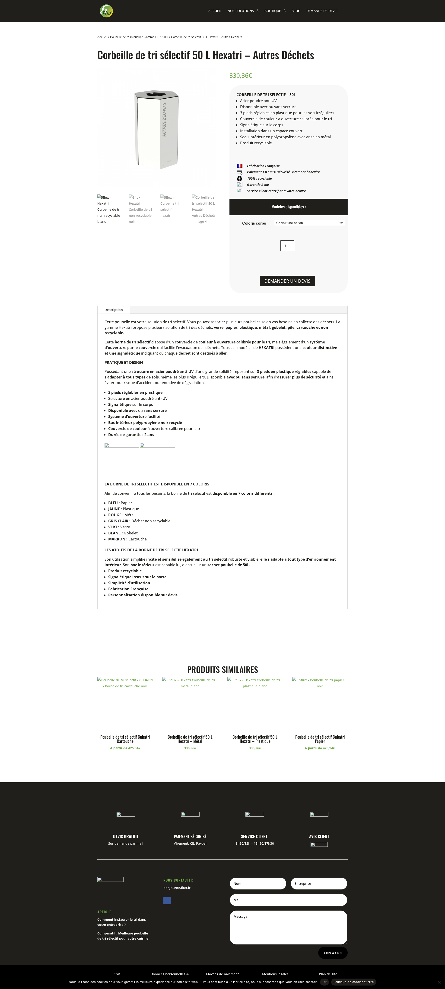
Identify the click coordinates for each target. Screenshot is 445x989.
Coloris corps (254, 223)
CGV (117, 974)
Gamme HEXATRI (156, 37)
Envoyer (333, 952)
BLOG (296, 11)
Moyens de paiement (222, 974)
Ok (324, 982)
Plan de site (328, 974)
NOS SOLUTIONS (241, 11)
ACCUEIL (215, 11)
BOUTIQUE (272, 11)
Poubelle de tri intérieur (125, 37)
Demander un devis (287, 281)
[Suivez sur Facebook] (167, 900)
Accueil (102, 37)
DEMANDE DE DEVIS (321, 11)
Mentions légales (275, 974)
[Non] (439, 982)
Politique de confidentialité (354, 982)
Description (114, 309)
